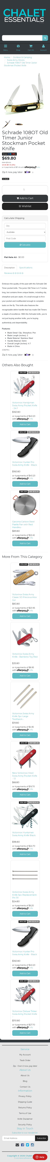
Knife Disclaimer (25, 1119)
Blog (25, 1081)
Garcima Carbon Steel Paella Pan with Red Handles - (23, 524)
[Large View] (6, 124)
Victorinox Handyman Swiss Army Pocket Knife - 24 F (24, 405)
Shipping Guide (25, 1102)
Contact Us (25, 1087)
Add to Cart (26, 198)
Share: (5, 154)
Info (38, 167)
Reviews (8, 273)
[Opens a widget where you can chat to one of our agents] (40, 1157)
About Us (25, 1075)
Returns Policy (25, 1107)
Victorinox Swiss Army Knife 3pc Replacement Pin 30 (24, 895)
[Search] (45, 38)
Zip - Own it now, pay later (25, 1066)
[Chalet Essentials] (25, 16)
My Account (25, 1054)
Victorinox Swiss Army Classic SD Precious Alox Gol (24, 597)
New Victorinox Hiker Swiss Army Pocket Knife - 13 (24, 776)
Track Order (25, 1060)
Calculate (25, 245)
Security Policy (25, 1124)
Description (9, 267)
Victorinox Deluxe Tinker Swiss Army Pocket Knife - (24, 1014)
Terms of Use (25, 1113)
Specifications (25, 267)
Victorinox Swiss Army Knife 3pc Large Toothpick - (23, 716)
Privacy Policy (25, 1096)
